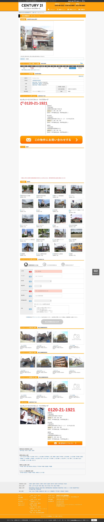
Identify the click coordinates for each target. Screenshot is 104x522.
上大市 (21, 456)
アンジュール (72, 370)
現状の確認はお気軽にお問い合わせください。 (31, 69)
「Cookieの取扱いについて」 (75, 520)
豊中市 (52, 483)
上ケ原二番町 (69, 458)
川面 (45, 485)
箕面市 (48, 483)
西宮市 (37, 483)
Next (52, 38)
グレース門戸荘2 (23, 345)
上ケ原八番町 (75, 458)
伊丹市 (26, 450)
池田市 (34, 483)
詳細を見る (72, 68)
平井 (52, 485)
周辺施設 (51, 499)
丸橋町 (57, 456)
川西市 (33, 450)
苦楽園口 (47, 466)
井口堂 (48, 485)
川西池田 (62, 491)
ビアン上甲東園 (72, 345)
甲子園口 (21, 466)
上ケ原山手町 (63, 458)
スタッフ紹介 (52, 497)
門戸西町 (78, 456)
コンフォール (55, 370)
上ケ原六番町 (57, 458)
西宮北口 (41, 83)
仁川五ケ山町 (45, 458)
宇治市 (65, 483)
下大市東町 (32, 456)
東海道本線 (38, 489)
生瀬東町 (21, 458)
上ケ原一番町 (28, 460)
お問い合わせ (52, 495)
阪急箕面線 (55, 487)
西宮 (25, 466)
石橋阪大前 (41, 491)
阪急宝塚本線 (32, 487)
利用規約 (28, 317)
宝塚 (30, 491)
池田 (45, 491)
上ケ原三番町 (72, 456)
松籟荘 (81, 456)
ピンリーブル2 (55, 345)
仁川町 (51, 456)
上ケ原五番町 (22, 460)
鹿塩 (43, 485)
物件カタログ (22, 505)
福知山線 (37, 487)
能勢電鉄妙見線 (49, 487)
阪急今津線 (34, 82)
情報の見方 (81, 76)
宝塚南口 (67, 491)
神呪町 (54, 456)
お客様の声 (51, 501)
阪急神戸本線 (35, 83)
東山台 (79, 458)
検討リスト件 (81, 1)
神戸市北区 (22, 450)
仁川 (41, 472)
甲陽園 (50, 466)
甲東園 (39, 84)
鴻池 (55, 485)
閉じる (94, 520)
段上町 (24, 456)
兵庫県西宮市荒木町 (36, 80)
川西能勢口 (52, 491)
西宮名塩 (31, 466)
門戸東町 (61, 456)
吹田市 (56, 483)
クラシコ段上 (39, 345)
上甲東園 (32, 458)
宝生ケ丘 (34, 460)
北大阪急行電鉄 (32, 489)
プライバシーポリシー (37, 317)
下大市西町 (51, 458)
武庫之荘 (38, 472)
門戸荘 (36, 456)
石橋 (30, 485)
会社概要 (21, 497)
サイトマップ (22, 503)
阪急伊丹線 (60, 487)
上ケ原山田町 (37, 458)
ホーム (20, 495)
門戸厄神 (40, 82)
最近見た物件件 (72, 1)
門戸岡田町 (46, 456)
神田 (40, 485)
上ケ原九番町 (41, 456)
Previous (21, 38)
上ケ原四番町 (27, 458)
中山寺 (33, 491)
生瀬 (27, 466)
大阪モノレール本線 (68, 487)
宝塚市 (29, 450)
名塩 (41, 458)
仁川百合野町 (66, 456)
